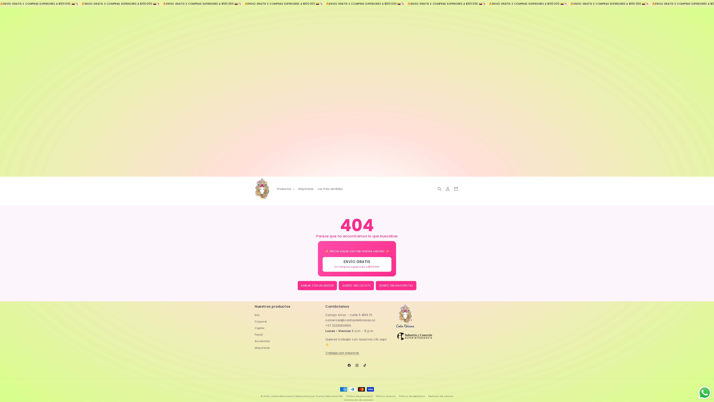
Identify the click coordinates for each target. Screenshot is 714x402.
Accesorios (262, 341)
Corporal (261, 321)
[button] (285, 189)
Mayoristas (262, 348)
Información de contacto (358, 399)
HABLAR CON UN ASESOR (317, 285)
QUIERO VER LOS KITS (356, 285)
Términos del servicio (440, 396)
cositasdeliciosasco (283, 396)
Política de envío (386, 396)
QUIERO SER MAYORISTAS (396, 285)
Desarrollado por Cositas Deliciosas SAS (319, 396)
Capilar (260, 328)
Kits (257, 315)
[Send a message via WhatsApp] (704, 392)
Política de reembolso (412, 396)
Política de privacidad (359, 396)
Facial (259, 334)
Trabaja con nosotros (342, 353)
